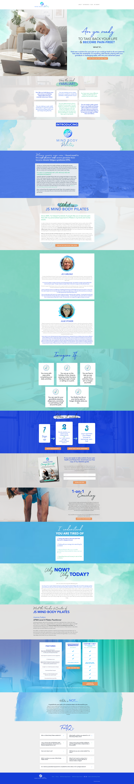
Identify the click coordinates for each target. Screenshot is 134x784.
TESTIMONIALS (86, 4)
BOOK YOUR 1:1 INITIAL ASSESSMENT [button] (78, 448)
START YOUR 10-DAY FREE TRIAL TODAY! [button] (97, 58)
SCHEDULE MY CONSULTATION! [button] (90, 684)
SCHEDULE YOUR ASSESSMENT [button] (84, 518)
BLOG (92, 4)
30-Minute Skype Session (77, 776)
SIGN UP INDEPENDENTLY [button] (52, 448)
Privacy (57, 776)
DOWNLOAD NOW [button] (79, 482)
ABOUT (80, 4)
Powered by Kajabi (97, 781)
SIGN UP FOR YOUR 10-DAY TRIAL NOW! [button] (67, 245)
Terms (53, 776)
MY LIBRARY (96, 4)
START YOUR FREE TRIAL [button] (73, 667)
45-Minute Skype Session (65, 776)
